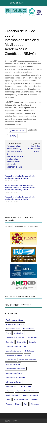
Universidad (34, 404)
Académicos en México (14, 320)
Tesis (25, 404)
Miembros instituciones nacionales (18, 386)
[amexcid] (23, 285)
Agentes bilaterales (13, 329)
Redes (8, 399)
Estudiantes (29, 351)
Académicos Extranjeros (15, 324)
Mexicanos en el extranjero (15, 368)
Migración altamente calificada (27, 391)
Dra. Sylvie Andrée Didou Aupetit (34, 148)
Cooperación (21, 342)
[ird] (23, 254)
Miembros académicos (14, 373)
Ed (25, 346)
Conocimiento (32, 337)
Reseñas (9, 404)
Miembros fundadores (14, 382)
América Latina (28, 329)
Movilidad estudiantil (30, 395)
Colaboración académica (15, 337)
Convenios (10, 342)
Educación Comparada (14, 351)
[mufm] (23, 238)
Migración (9, 391)
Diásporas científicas (13, 346)
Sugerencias (16, 3)
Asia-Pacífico (18, 333)
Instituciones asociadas (27, 359)
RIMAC (13, 135)
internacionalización (13, 364)
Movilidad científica (13, 395)
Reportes (34, 399)
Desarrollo (32, 342)
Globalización (11, 359)
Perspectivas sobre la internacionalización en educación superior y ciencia (20, 177)
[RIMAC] (23, 14)
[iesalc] (23, 271)
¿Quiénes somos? (17, 130)
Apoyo (8, 333)
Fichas (27, 355)
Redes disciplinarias (21, 399)
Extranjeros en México (14, 355)
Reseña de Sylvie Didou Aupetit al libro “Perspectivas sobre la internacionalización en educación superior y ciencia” (20, 187)
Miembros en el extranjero (15, 377)
